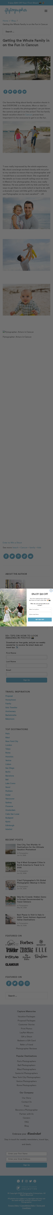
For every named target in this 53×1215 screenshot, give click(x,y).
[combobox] (39, 609)
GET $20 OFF (39, 619)
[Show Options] (50, 609)
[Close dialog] (51, 590)
